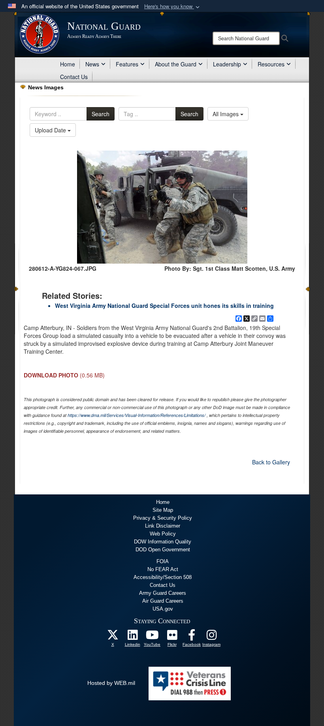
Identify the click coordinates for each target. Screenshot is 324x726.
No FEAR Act (162, 569)
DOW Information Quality (162, 542)
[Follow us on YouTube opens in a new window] (152, 637)
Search (100, 114)
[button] (172, 6)
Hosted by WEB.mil (111, 683)
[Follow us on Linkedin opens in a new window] (132, 637)
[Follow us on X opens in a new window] (112, 637)
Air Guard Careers (162, 601)
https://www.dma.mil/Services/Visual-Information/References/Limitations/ (136, 415)
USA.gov (163, 609)
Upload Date (51, 130)
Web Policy (163, 534)
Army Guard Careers (162, 593)
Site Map (163, 510)
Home (67, 64)
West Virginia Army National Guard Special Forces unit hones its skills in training (164, 305)
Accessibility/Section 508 (163, 577)
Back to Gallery (271, 462)
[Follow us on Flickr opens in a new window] (172, 637)
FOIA (162, 561)
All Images (226, 114)
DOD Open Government (163, 550)
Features (127, 64)
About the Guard (175, 64)
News (92, 64)
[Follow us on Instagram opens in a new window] (211, 637)
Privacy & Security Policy (162, 518)
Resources (271, 64)
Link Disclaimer (162, 526)
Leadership (227, 64)
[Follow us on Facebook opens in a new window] (192, 637)
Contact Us (74, 77)
